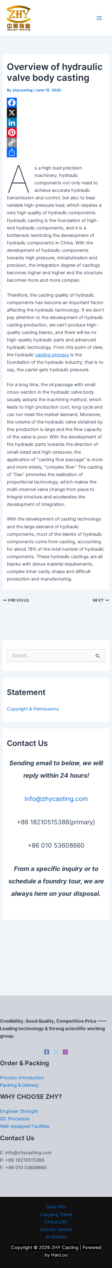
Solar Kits (56, 1207)
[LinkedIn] (56, 122)
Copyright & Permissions (33, 709)
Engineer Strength (19, 1111)
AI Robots (56, 1237)
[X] (56, 113)
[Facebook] (56, 103)
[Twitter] (56, 1052)
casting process (52, 355)
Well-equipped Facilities (24, 1126)
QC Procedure (15, 1119)
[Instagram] (65, 1052)
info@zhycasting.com (56, 799)
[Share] (56, 152)
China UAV (56, 1222)
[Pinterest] (56, 132)
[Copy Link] (56, 142)
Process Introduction (22, 1078)
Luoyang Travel (56, 1214)
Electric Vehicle (56, 1229)
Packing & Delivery (19, 1085)
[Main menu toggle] (99, 18)
